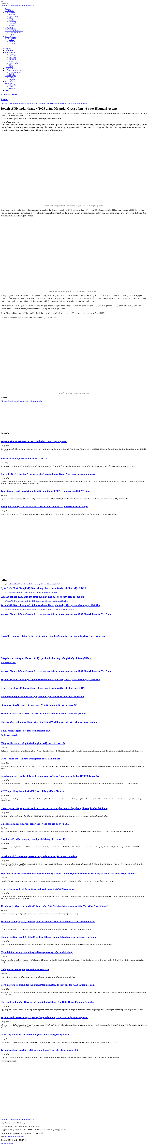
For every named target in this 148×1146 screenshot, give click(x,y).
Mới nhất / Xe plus (8, 663)
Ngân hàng (12, 14)
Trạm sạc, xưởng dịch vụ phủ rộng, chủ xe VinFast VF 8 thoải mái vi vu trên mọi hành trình (48, 921)
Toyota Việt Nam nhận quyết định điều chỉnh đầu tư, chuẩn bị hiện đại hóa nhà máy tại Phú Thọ (50, 605)
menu (2, 2)
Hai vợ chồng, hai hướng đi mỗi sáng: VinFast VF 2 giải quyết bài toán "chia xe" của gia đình (49, 722)
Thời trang (12, 41)
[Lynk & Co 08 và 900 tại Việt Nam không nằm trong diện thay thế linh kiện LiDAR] (32, 584)
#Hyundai (4, 401)
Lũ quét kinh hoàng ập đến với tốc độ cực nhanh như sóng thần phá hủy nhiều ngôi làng (46, 658)
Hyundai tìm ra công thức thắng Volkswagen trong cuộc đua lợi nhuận (37, 952)
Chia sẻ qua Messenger (22, 103)
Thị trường (12, 22)
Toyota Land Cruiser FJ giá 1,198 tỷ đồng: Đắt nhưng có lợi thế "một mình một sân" (44, 1017)
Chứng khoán (13, 16)
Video (11, 87)
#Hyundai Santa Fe (36, 401)
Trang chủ (8, 9)
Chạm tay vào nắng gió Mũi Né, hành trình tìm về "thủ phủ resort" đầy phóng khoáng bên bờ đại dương (54, 808)
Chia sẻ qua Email (70, 103)
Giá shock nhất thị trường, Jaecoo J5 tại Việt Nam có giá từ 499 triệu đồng (39, 856)
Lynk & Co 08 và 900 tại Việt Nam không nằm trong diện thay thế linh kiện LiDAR (43, 588)
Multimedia (8, 83)
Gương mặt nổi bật (15, 32)
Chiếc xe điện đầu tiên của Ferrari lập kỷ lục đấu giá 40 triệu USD (35, 823)
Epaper (7, 90)
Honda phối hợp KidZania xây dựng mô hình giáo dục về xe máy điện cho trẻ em (42, 596)
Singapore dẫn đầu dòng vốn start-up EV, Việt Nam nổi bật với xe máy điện (39, 705)
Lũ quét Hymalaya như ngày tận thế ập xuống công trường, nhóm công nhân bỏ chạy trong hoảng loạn (53, 636)
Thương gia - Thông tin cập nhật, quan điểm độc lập (17, 5)
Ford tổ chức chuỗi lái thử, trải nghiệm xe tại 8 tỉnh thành (30, 758)
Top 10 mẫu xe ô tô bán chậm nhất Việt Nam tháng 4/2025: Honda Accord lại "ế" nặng (45, 491)
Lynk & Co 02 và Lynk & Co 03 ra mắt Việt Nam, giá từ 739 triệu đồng (37, 889)
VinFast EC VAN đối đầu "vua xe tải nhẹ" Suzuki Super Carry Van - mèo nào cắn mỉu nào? (48, 474)
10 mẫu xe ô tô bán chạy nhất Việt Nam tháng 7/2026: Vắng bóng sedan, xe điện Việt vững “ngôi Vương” (54, 906)
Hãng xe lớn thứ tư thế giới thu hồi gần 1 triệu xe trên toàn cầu (33, 743)
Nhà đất (11, 20)
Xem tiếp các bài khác (8, 1061)
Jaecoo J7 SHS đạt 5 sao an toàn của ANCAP (24, 458)
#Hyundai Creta (13, 401)
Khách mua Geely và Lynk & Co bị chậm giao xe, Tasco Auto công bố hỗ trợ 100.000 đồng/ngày (50, 776)
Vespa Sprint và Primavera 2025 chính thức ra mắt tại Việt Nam (34, 441)
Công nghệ (12, 23)
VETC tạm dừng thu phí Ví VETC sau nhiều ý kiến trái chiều (32, 791)
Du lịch (11, 40)
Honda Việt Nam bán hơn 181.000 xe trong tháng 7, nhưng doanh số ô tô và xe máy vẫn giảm (48, 937)
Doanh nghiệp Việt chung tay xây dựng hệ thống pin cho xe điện (33, 839)
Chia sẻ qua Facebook (8, 103)
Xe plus (11, 25)
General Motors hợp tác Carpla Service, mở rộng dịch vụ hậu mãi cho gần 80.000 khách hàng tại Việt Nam (56, 614)
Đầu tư (11, 18)
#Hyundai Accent (23, 401)
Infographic (12, 85)
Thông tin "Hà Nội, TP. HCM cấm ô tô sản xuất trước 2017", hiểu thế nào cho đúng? (44, 506)
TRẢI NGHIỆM (10, 38)
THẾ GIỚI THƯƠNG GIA (14, 31)
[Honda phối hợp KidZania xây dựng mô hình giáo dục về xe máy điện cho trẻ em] (31, 592)
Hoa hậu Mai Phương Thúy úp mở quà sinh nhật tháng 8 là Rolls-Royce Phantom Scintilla (47, 1002)
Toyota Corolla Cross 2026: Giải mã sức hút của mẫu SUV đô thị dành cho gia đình (43, 713)
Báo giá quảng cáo (7, 1143)
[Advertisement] (61, 416)
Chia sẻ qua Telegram (50, 103)
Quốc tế (11, 34)
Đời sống (12, 43)
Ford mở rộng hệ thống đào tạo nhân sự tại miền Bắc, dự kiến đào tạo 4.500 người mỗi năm (48, 984)
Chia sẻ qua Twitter (36, 103)
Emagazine (12, 88)
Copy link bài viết (81, 103)
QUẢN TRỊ (9, 27)
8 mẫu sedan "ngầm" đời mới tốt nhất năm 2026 (25, 730)
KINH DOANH (10, 12)
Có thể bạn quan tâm (10, 735)
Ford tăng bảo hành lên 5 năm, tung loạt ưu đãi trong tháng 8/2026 (35, 1034)
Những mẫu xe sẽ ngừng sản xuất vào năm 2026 (25, 969)
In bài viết (60, 103)
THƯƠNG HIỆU (10, 29)
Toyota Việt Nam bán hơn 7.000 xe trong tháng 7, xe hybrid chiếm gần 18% (39, 1050)
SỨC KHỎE (9, 36)
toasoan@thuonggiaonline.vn (14, 1136)
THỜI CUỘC (9, 11)
